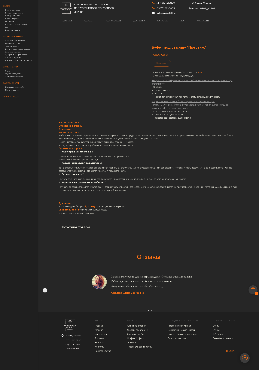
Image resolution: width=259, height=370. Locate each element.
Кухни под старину (13, 10)
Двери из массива (13, 52)
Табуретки (218, 334)
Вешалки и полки (12, 43)
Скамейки (218, 338)
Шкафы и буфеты (12, 19)
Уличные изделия (13, 58)
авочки (229, 338)
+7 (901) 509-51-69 (165, 3)
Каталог (99, 330)
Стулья (216, 330)
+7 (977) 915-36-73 (165, 8)
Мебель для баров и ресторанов (18, 60)
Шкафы (130, 338)
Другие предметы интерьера (17, 49)
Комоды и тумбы (12, 16)
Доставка (99, 338)
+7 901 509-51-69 (73, 339)
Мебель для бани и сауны (16, 24)
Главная (99, 326)
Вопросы (99, 342)
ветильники (185, 326)
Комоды (131, 334)
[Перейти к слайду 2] (148, 310)
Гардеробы (10, 21)
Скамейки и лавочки (14, 77)
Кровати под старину (14, 13)
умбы (141, 334)
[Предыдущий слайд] (45, 290)
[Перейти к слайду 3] (151, 310)
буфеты (140, 338)
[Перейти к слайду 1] (146, 310)
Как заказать (101, 334)
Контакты (99, 347)
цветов (201, 72)
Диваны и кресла (12, 30)
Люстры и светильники (15, 40)
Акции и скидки (11, 96)
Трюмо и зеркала (12, 46)
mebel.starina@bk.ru (166, 12)
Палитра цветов (11, 90)
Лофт (7, 27)
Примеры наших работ (15, 87)
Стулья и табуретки (13, 74)
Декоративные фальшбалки (16, 55)
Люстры (172, 326)
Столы (7, 71)
